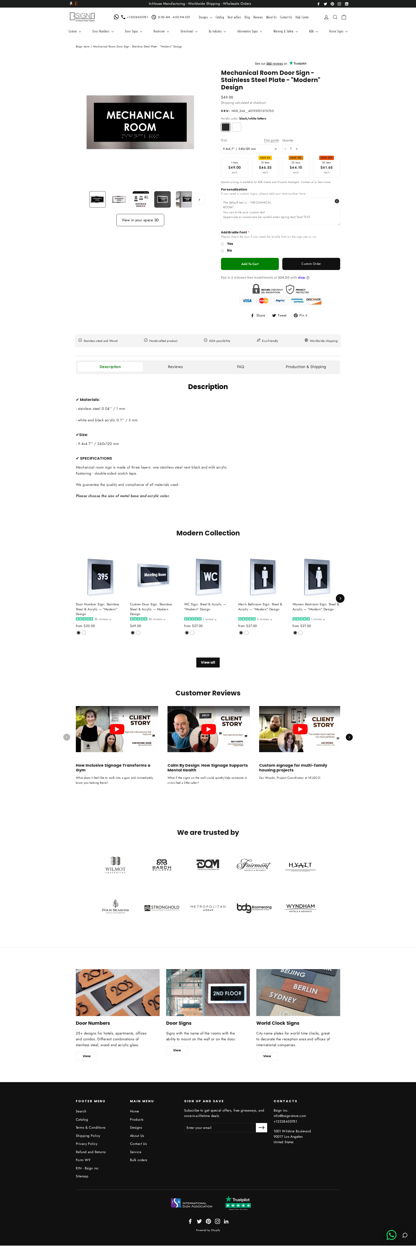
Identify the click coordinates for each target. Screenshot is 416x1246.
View (87, 1056)
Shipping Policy (88, 1135)
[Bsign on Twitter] (325, 3)
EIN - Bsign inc (87, 1168)
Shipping (227, 102)
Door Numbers (101, 31)
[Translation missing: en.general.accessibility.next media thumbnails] (199, 199)
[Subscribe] (261, 1127)
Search (81, 1111)
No (229, 250)
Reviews (258, 17)
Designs (204, 17)
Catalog (220, 17)
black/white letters (225, 127)
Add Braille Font (234, 232)
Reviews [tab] (175, 367)
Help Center (302, 17)
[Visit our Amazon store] (71, 4)
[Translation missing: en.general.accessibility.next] (349, 737)
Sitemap (82, 1176)
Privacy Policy (87, 1143)
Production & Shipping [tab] (306, 367)
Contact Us (286, 17)
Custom (73, 31)
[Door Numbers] (118, 992)
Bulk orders (138, 1159)
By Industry (216, 31)
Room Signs (336, 31)
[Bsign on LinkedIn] (346, 3)
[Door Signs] (208, 992)
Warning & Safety (284, 31)
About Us (271, 17)
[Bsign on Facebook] (318, 3)
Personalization (234, 189)
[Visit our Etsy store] (76, 4)
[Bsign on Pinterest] (332, 3)
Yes (230, 243)
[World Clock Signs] (298, 992)
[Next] (340, 598)
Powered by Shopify (208, 1230)
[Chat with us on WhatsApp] (117, 17)
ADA (312, 31)
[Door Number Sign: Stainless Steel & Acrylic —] (78, 633)
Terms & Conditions (91, 1127)
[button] (93, 619)
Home (134, 1111)
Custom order (311, 264)
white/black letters (236, 127)
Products (136, 1119)
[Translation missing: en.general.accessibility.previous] (66, 737)
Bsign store (83, 46)
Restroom (160, 31)
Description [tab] (110, 367)
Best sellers (234, 17)
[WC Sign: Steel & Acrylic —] (187, 633)
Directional (187, 31)
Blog (247, 17)
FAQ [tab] (240, 367)
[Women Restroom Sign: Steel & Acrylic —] (295, 633)
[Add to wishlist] (77, 639)
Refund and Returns (91, 1151)
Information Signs (248, 31)
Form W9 (83, 1159)
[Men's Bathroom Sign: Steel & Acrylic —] (241, 633)
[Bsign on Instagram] (339, 3)
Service (135, 1151)
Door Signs (132, 31)
